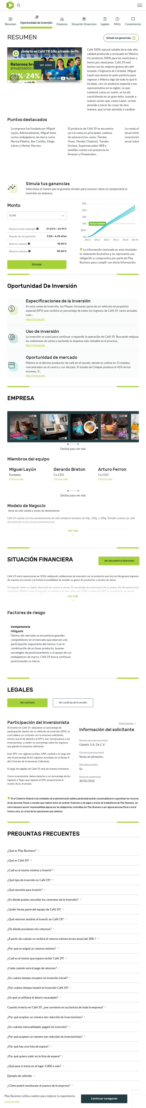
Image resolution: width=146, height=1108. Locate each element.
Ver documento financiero (119, 560)
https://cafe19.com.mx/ (21, 403)
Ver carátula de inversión (73, 702)
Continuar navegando (104, 1098)
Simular (37, 264)
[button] (73, 850)
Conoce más (16, 479)
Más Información (35, 345)
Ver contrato (27, 702)
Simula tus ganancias (118, 38)
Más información (35, 319)
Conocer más (12, 1101)
